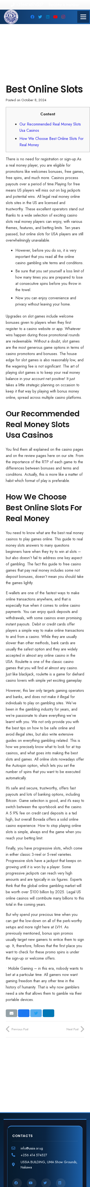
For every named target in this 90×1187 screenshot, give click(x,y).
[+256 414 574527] (16, 1155)
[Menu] (83, 17)
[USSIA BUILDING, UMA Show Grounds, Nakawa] (16, 1164)
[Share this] (24, 1013)
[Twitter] (40, 17)
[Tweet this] (36, 1013)
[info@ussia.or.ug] (16, 1148)
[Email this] (11, 1013)
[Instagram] (63, 17)
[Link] (11, 17)
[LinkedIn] (48, 17)
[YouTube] (55, 17)
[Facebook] (32, 17)
